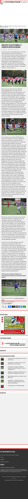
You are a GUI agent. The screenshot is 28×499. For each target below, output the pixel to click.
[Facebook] (12, 478)
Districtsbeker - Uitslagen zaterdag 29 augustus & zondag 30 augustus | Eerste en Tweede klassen (17, 368)
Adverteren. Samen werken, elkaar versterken (9, 455)
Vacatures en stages (4, 461)
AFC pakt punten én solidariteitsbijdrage (16, 385)
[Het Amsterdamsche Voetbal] (14, 2)
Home (2, 26)
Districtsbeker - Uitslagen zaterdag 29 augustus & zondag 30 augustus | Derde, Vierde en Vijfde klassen (16, 382)
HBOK (11, 303)
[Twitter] (14, 478)
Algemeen (6, 26)
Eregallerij (2, 459)
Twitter (3, 300)
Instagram (21, 298)
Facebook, (17, 298)
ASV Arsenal (5, 303)
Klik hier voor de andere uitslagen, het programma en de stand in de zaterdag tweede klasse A (14, 275)
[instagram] (15, 478)
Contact (1, 457)
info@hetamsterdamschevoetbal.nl (7, 467)
